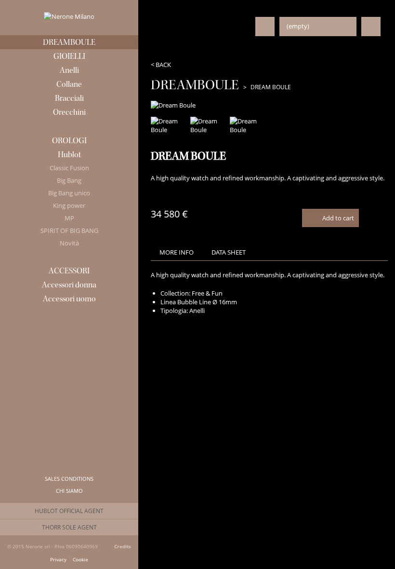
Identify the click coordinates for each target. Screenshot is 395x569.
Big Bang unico (69, 193)
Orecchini (69, 112)
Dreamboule (69, 42)
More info (176, 252)
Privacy (58, 560)
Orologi (69, 140)
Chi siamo (69, 490)
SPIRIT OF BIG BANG (69, 230)
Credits (122, 546)
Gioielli (69, 56)
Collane (69, 84)
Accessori (69, 271)
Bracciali (69, 98)
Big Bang (69, 180)
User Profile (265, 26)
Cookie (80, 560)
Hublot (69, 154)
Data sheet (228, 252)
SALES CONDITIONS (69, 478)
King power (69, 205)
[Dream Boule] (169, 125)
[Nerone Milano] (69, 16)
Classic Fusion (69, 167)
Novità (69, 243)
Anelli (69, 70)
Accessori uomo (69, 299)
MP (69, 218)
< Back (161, 64)
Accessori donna (69, 285)
